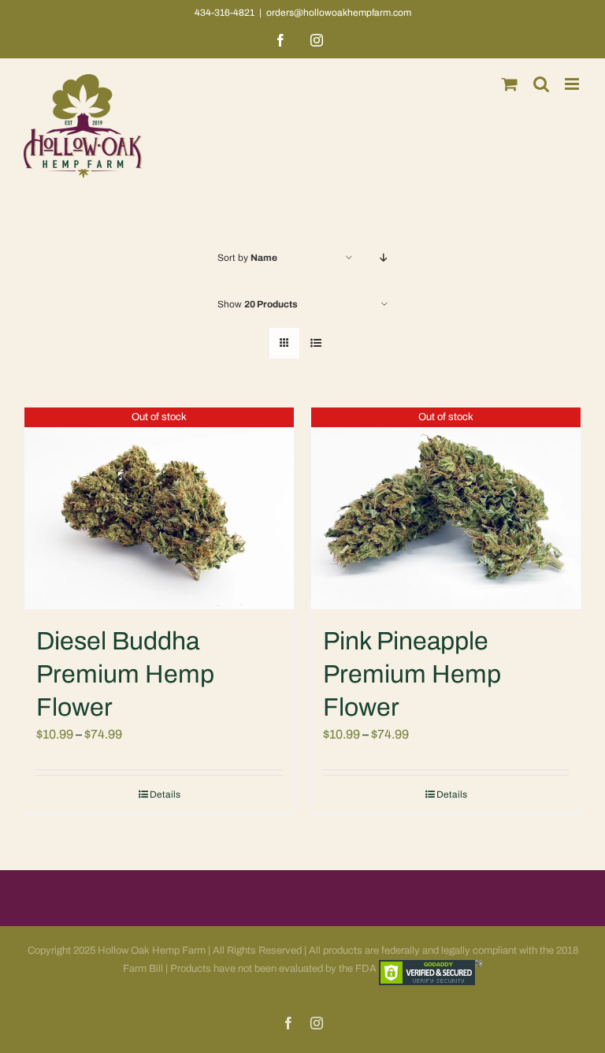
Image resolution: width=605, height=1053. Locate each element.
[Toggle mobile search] (541, 84)
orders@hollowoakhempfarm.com (338, 12)
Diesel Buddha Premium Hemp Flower (125, 673)
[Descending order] (384, 258)
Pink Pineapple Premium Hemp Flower (412, 673)
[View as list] (315, 343)
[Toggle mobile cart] (510, 84)
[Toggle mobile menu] (573, 84)
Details (165, 794)
